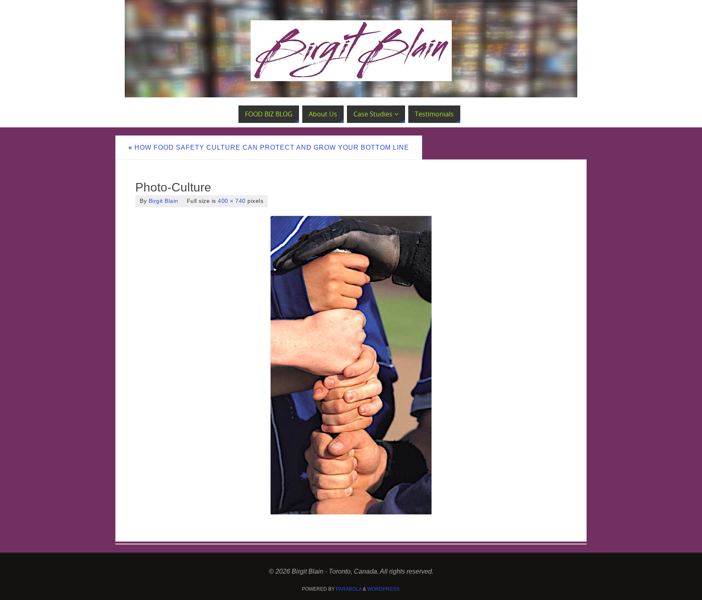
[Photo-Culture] (351, 365)
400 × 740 (232, 201)
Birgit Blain (163, 201)
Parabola (349, 589)
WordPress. (384, 589)
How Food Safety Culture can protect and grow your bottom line (268, 147)
